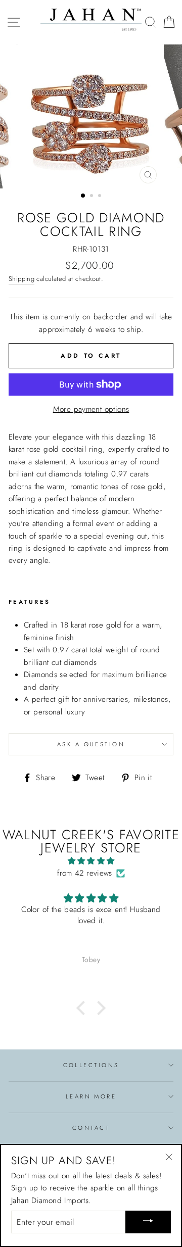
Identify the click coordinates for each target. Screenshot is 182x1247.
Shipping (21, 278)
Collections (91, 1065)
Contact (91, 1128)
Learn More (91, 1096)
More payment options (91, 409)
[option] (91, 116)
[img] (91, 861)
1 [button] (83, 196)
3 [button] (100, 196)
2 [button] (92, 196)
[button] (83, 1008)
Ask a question (91, 744)
